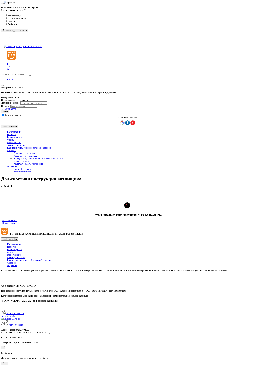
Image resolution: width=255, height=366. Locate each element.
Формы (10, 140)
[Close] (2, 3)
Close (4, 363)
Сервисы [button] (11, 150)
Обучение (12, 265)
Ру (8, 64)
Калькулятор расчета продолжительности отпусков (38, 158)
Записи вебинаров (22, 172)
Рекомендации (14, 137)
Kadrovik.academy (22, 169)
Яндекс (132, 122)
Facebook (127, 122)
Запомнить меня (13, 115)
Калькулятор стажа (23, 161)
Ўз (8, 66)
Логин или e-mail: (10, 103)
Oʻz (9, 69)
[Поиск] (30, 75)
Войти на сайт (9, 220)
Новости (11, 134)
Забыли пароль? (9, 109)
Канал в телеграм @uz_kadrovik (12, 314)
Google (122, 122)
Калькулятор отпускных (25, 156)
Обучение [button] (12, 166)
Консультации (14, 132)
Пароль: (5, 106)
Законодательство (16, 145)
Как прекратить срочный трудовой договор (29, 148)
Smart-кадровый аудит (24, 153)
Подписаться (8, 223)
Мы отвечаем (14, 142)
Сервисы (11, 262)
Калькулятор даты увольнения (28, 164)
